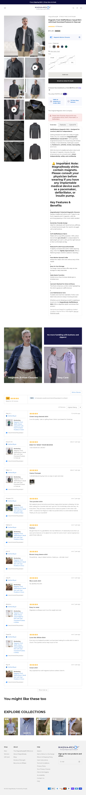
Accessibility (41, 775)
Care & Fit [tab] (72, 125)
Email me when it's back (65, 81)
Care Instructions (42, 760)
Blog (15, 757)
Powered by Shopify (21, 788)
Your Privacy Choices (43, 769)
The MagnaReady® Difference (23, 751)
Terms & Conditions (43, 763)
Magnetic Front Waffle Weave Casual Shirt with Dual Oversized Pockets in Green (19, 425)
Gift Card (6, 757)
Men (5, 751)
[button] (55, 26)
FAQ (38, 781)
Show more (42, 690)
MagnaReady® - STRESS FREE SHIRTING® (62, 16)
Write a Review (76, 392)
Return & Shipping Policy (45, 757)
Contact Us (40, 778)
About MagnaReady (20, 754)
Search (39, 751)
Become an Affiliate (20, 763)
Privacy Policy (41, 766)
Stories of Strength (19, 760)
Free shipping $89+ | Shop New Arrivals (43, 2)
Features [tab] (63, 125)
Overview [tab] (53, 125)
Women (6, 754)
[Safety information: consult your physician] (79, 37)
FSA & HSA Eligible (43, 772)
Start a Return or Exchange (45, 754)
